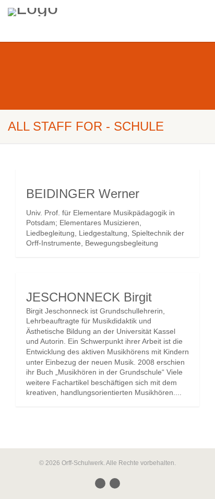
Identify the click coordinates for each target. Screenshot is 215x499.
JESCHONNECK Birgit (89, 297)
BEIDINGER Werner (82, 194)
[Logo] (72, 12)
